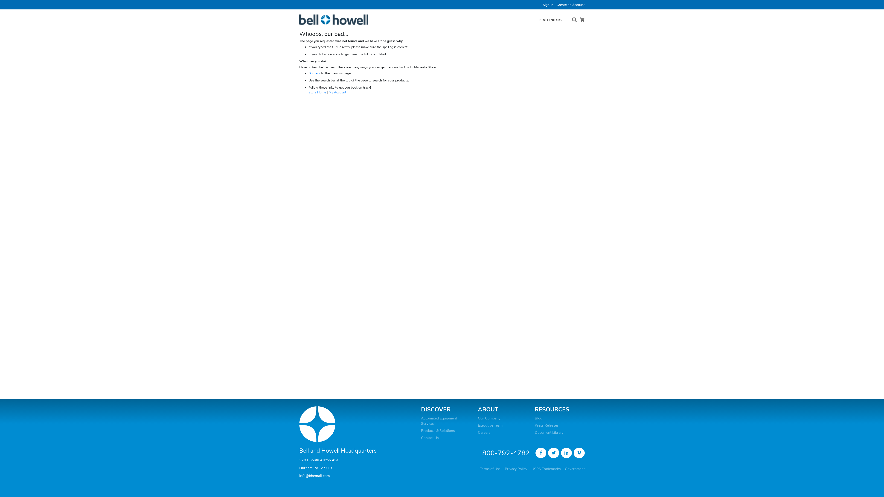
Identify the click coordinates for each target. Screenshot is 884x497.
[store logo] (333, 19)
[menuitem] (550, 19)
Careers (484, 432)
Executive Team (490, 425)
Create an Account (571, 5)
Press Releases (546, 425)
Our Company (489, 418)
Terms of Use (490, 468)
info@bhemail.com (314, 475)
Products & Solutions (438, 430)
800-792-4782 (506, 453)
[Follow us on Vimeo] (579, 453)
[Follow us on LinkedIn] (566, 453)
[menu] (552, 19)
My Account (337, 92)
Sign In (548, 5)
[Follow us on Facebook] (541, 453)
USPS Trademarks (546, 468)
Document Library (549, 432)
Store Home (317, 92)
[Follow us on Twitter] (553, 453)
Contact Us (430, 437)
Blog (538, 418)
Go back (314, 73)
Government (575, 468)
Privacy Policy (516, 468)
